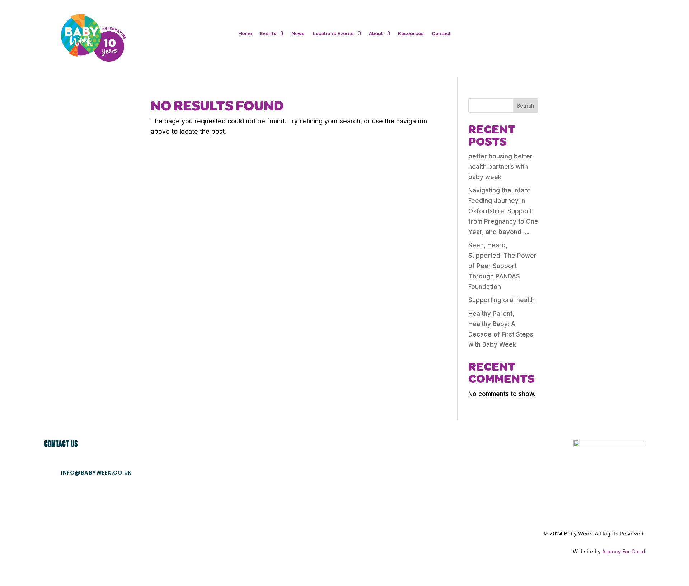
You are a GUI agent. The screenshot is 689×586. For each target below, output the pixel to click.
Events (268, 33)
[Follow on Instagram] (595, 37)
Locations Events (333, 33)
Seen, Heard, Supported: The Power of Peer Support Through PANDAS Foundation (502, 266)
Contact (441, 33)
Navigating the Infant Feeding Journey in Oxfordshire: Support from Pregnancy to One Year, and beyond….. (503, 211)
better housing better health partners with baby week (500, 167)
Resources (411, 33)
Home (245, 33)
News (298, 33)
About (376, 33)
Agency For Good (623, 551)
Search (525, 106)
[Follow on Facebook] (581, 37)
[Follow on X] (609, 37)
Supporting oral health (501, 300)
